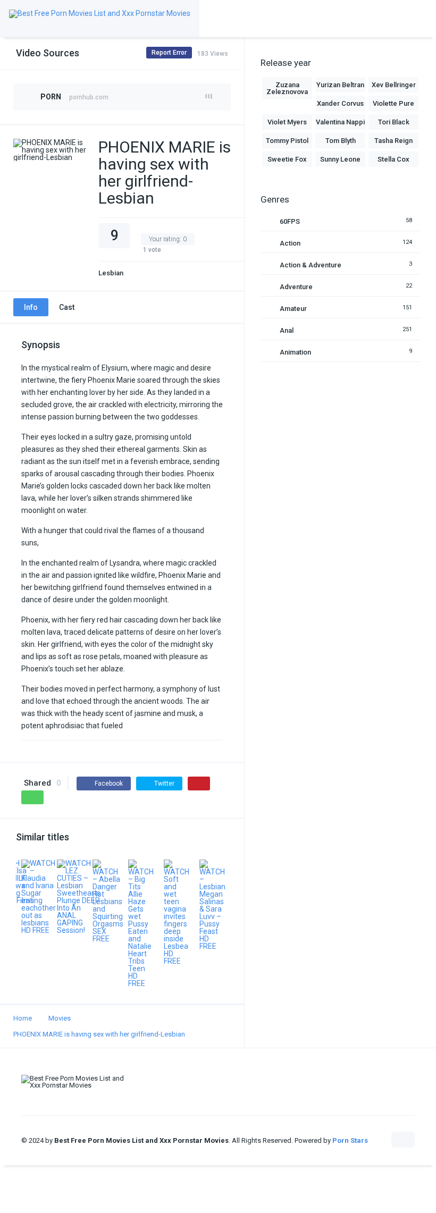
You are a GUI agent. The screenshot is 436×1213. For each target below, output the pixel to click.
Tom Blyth (340, 141)
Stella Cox (393, 159)
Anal (287, 330)
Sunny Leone (340, 159)
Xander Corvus (340, 103)
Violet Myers (287, 122)
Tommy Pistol (287, 141)
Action (290, 243)
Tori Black (393, 122)
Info (31, 307)
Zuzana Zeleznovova (287, 88)
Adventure (296, 287)
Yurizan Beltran (340, 85)
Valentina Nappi (340, 122)
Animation (295, 352)
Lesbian (110, 272)
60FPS (290, 221)
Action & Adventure (310, 265)
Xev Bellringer (394, 85)
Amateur (293, 309)
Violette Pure (393, 103)
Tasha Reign (393, 141)
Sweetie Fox (287, 159)
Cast (66, 307)
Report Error (169, 52)
